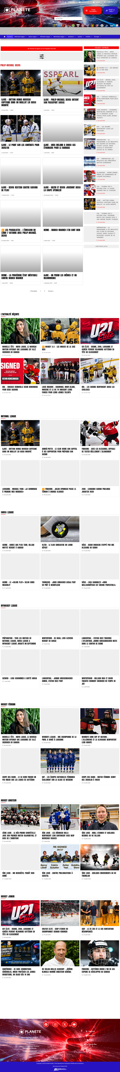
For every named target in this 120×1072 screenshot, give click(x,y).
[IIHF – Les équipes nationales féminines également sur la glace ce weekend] (60, 761)
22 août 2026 (86, 550)
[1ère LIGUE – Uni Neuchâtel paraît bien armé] (20, 857)
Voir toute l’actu (101, 246)
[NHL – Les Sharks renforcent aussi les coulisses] (89, 130)
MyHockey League (59, 36)
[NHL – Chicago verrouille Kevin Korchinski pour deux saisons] (89, 100)
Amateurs (71, 36)
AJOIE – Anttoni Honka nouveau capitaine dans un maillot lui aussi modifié (18, 102)
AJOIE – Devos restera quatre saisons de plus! (19, 189)
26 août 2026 (86, 934)
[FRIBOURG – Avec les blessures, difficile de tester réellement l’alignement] (99, 433)
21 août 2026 (7, 588)
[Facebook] (46, 1024)
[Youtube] (74, 1024)
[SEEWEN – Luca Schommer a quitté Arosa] (20, 663)
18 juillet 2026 (87, 838)
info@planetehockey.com (29, 1048)
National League (19, 36)
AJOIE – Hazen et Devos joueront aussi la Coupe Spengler (62, 189)
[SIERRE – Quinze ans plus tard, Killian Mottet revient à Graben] (20, 529)
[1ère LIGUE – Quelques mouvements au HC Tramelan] (99, 857)
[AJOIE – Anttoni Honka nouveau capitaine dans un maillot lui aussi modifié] (89, 204)
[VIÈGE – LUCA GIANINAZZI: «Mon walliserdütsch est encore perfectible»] (99, 567)
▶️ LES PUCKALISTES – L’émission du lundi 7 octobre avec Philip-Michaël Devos (18, 232)
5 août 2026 (47, 684)
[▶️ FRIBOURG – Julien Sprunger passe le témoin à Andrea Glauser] (60, 473)
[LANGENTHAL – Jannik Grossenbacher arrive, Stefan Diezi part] (60, 663)
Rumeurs (10, 36)
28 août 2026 (86, 454)
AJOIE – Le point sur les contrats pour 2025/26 (20, 146)
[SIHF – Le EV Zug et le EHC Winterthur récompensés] (99, 913)
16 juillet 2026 (7, 878)
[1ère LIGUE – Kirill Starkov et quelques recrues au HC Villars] (99, 817)
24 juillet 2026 (87, 975)
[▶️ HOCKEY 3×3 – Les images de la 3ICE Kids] (89, 70)
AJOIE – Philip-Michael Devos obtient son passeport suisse (61, 101)
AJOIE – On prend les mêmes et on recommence (60, 277)
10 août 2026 (7, 646)
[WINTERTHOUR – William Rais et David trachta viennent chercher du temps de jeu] (99, 663)
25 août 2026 (7, 550)
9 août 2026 (47, 841)
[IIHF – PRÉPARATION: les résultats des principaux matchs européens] (89, 162)
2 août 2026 (86, 686)
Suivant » (51, 291)
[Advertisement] (101, 262)
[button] (42, 56)
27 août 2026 (86, 494)
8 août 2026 (47, 643)
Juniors (80, 36)
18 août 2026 (86, 588)
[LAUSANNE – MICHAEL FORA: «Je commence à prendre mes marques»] (20, 473)
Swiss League (32, 36)
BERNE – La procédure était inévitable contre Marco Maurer (19, 277)
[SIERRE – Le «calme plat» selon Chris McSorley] (20, 567)
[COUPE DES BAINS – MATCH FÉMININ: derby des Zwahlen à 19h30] (99, 761)
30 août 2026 (101, 60)
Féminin (88, 36)
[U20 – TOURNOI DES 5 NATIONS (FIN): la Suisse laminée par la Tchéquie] (89, 190)
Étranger (96, 36)
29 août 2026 (101, 165)
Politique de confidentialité (30, 1051)
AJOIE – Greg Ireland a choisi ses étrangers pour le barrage (60, 146)
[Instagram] (55, 1024)
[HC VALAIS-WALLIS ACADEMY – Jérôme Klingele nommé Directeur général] (60, 953)
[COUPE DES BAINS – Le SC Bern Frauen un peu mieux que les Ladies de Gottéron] (20, 761)
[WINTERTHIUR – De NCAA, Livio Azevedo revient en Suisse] (60, 622)
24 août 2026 (86, 745)
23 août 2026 (7, 782)
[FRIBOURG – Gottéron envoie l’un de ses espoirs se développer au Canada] (99, 953)
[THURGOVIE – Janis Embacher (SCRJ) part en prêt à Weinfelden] (60, 567)
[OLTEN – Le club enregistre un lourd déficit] (60, 529)
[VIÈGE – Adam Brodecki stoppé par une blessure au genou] (99, 529)
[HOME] (4, 37)
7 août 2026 (86, 646)
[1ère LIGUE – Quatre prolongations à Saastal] (60, 857)
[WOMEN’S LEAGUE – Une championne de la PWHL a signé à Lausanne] (60, 721)
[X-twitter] (65, 1024)
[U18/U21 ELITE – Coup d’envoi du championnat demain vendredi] (60, 913)
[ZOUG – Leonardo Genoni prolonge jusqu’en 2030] (99, 473)
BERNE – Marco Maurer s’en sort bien (62, 230)
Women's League (45, 36)
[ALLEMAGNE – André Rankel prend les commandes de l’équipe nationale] (89, 176)
